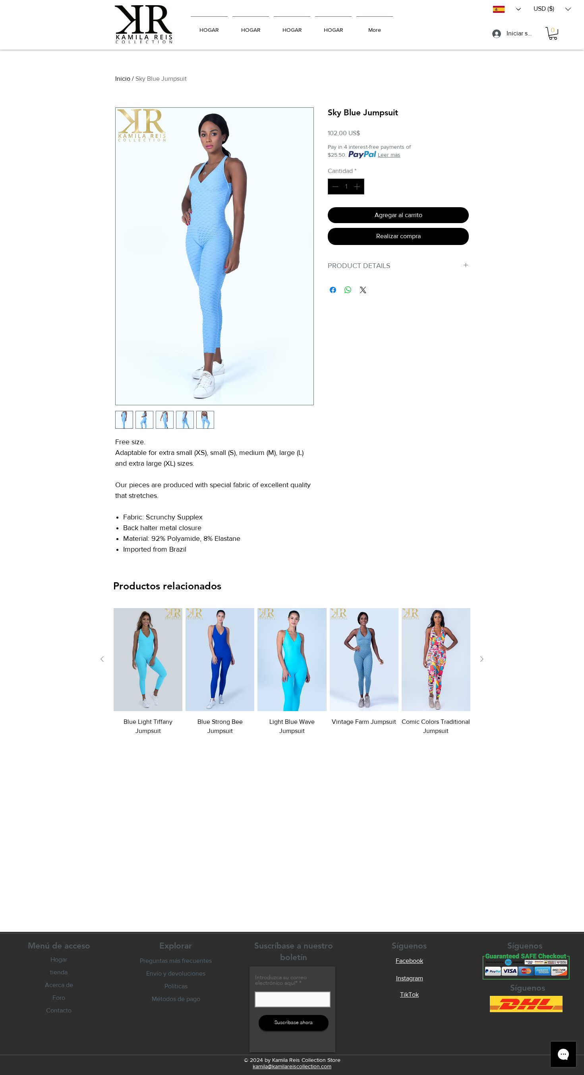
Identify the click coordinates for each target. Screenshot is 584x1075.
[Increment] (357, 186)
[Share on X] (363, 290)
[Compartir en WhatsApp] (348, 290)
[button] (552, 9)
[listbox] (552, 9)
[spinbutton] (346, 186)
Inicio (122, 78)
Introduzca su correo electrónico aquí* (281, 980)
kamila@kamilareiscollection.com (292, 1066)
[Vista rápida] (148, 659)
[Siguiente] (482, 659)
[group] (292, 671)
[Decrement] (334, 186)
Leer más (389, 155)
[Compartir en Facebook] (333, 290)
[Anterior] (102, 659)
